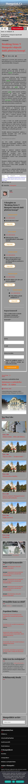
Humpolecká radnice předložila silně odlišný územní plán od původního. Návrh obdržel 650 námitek (13, 634)
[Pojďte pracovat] (14, 507)
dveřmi (10, 72)
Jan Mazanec (11, 175)
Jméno (6, 338)
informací (8, 100)
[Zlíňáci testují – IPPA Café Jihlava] (14, 427)
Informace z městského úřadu (10, 379)
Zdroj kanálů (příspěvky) (7, 738)
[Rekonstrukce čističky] (14, 466)
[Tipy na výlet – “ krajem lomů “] (14, 446)
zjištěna (8, 80)
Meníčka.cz (9, 605)
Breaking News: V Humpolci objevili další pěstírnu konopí (13, 47)
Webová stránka (8, 353)
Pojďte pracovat (8, 517)
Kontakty (3, 753)
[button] (9, 28)
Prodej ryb (6, 537)
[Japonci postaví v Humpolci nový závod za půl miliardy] (14, 486)
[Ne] (26, 777)
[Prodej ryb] (14, 527)
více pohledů (16, 555)
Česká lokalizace (5, 746)
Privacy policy (20, 781)
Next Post (5, 375)
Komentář (7, 319)
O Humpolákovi (5, 757)
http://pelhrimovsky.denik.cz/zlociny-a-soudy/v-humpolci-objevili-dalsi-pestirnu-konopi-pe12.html (14, 179)
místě (16, 87)
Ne (13, 781)
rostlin (9, 92)
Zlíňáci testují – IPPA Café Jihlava (14, 437)
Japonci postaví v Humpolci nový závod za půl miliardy (13, 497)
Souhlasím (7, 781)
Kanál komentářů (5, 742)
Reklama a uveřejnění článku (8, 761)
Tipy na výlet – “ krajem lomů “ (13, 456)
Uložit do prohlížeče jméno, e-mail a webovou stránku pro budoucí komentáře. (15, 362)
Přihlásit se (4, 734)
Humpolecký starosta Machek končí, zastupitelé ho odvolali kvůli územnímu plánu (13, 573)
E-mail (6, 346)
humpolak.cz (14, 3)
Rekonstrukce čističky (10, 476)
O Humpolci (5, 40)
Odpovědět (10, 224)
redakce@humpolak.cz (19, 663)
